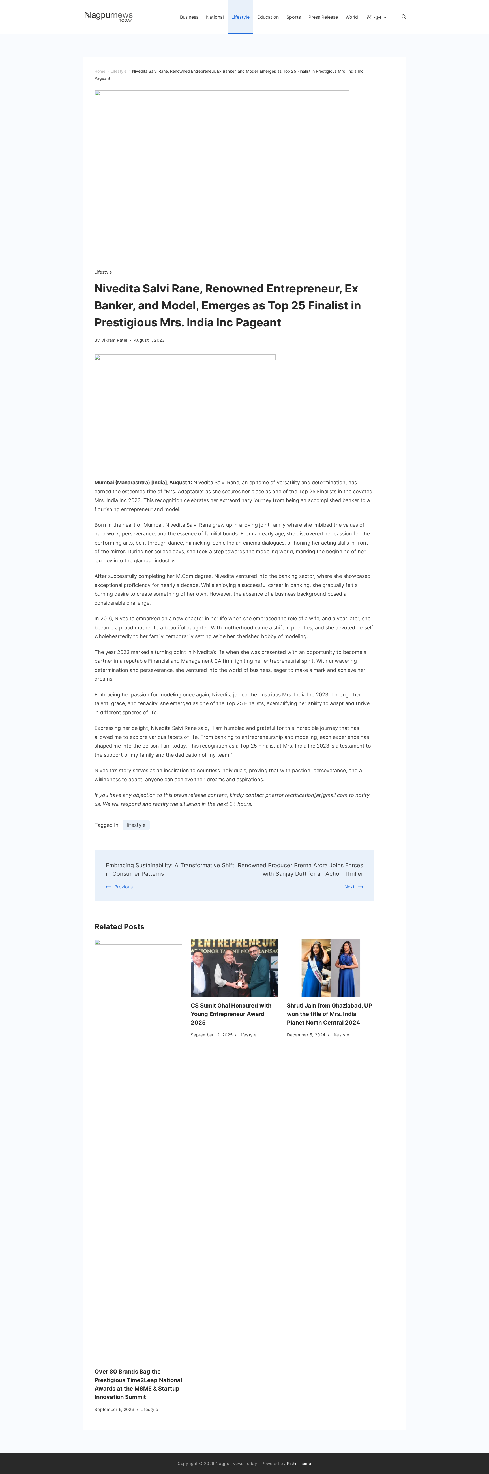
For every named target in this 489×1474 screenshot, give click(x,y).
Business (189, 17)
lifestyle (136, 825)
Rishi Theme (299, 1463)
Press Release (323, 17)
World (352, 17)
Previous (123, 887)
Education (268, 17)
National (215, 17)
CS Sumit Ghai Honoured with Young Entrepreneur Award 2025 (231, 1014)
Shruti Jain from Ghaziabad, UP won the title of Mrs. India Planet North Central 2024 (329, 1014)
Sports (293, 17)
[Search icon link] (402, 17)
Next (349, 887)
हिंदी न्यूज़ (373, 17)
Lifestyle (240, 17)
